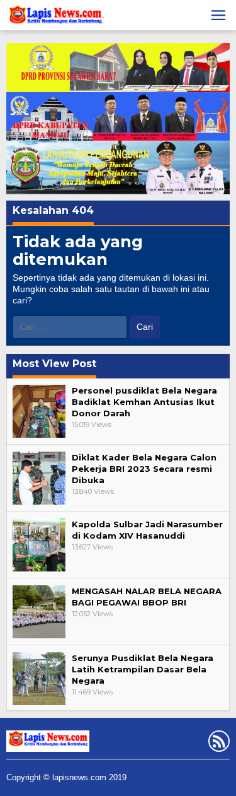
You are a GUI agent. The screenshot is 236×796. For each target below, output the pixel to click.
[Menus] (218, 15)
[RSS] (217, 744)
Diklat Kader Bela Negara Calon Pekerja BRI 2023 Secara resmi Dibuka (144, 468)
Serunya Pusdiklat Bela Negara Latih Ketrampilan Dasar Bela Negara (142, 669)
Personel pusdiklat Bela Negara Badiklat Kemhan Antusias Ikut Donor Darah (144, 401)
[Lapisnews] (55, 17)
